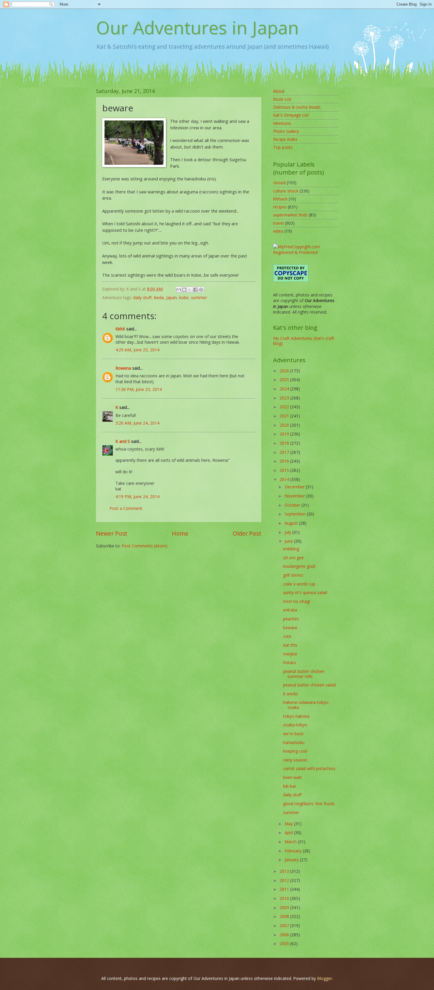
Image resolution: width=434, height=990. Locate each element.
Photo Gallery (286, 131)
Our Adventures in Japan (197, 27)
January (292, 859)
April (289, 832)
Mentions (282, 123)
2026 (285, 371)
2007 (285, 925)
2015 (285, 470)
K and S (122, 441)
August (292, 523)
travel (278, 223)
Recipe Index (285, 139)
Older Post (247, 533)
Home (180, 533)
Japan (171, 297)
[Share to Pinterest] (201, 290)
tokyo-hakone (296, 716)
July (288, 532)
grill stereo (293, 575)
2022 (285, 407)
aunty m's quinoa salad (305, 592)
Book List (282, 99)
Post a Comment (126, 508)
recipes (280, 207)
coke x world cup (299, 584)
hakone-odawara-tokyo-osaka (306, 704)
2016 (285, 461)
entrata (290, 610)
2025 (285, 379)
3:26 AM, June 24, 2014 (137, 423)
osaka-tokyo (295, 725)
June (289, 541)
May (289, 823)
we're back (293, 733)
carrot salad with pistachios (309, 768)
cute (287, 636)
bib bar (289, 786)
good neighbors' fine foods (309, 803)
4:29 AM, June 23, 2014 (137, 350)
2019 (285, 434)
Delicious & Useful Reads (297, 107)
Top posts (283, 147)
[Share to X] (190, 290)
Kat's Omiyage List (291, 115)
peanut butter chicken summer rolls (303, 673)
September (296, 514)
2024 (285, 389)
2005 (285, 943)
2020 (285, 425)
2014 (285, 479)
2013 (285, 871)
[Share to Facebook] (195, 290)
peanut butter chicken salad (309, 685)
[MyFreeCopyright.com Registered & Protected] (305, 252)
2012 (285, 880)
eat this (290, 645)
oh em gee (293, 557)
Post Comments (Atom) (144, 546)
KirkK (120, 329)
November (295, 496)
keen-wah (292, 777)
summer (199, 297)
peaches (291, 619)
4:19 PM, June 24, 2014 (137, 496)
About (279, 91)
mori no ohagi (296, 601)
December (295, 487)
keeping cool (295, 751)
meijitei (290, 654)
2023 (285, 398)
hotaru (289, 662)
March (291, 841)
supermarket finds (290, 215)
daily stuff (142, 297)
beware (290, 627)
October (293, 505)
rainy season (295, 760)
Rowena (123, 368)
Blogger (324, 978)
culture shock (285, 191)
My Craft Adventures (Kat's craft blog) (303, 340)
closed (279, 182)
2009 (285, 907)
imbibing (291, 549)
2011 (285, 889)
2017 (285, 452)
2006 (285, 934)
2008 (285, 916)
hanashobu (293, 742)
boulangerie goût (299, 566)
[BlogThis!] (184, 290)
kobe (184, 297)
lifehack (280, 199)
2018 (285, 443)
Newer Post (111, 533)
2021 (285, 416)
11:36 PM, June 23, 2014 (138, 389)
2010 (285, 898)
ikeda (159, 297)
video (278, 231)
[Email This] (179, 290)
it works (290, 694)
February (294, 851)
